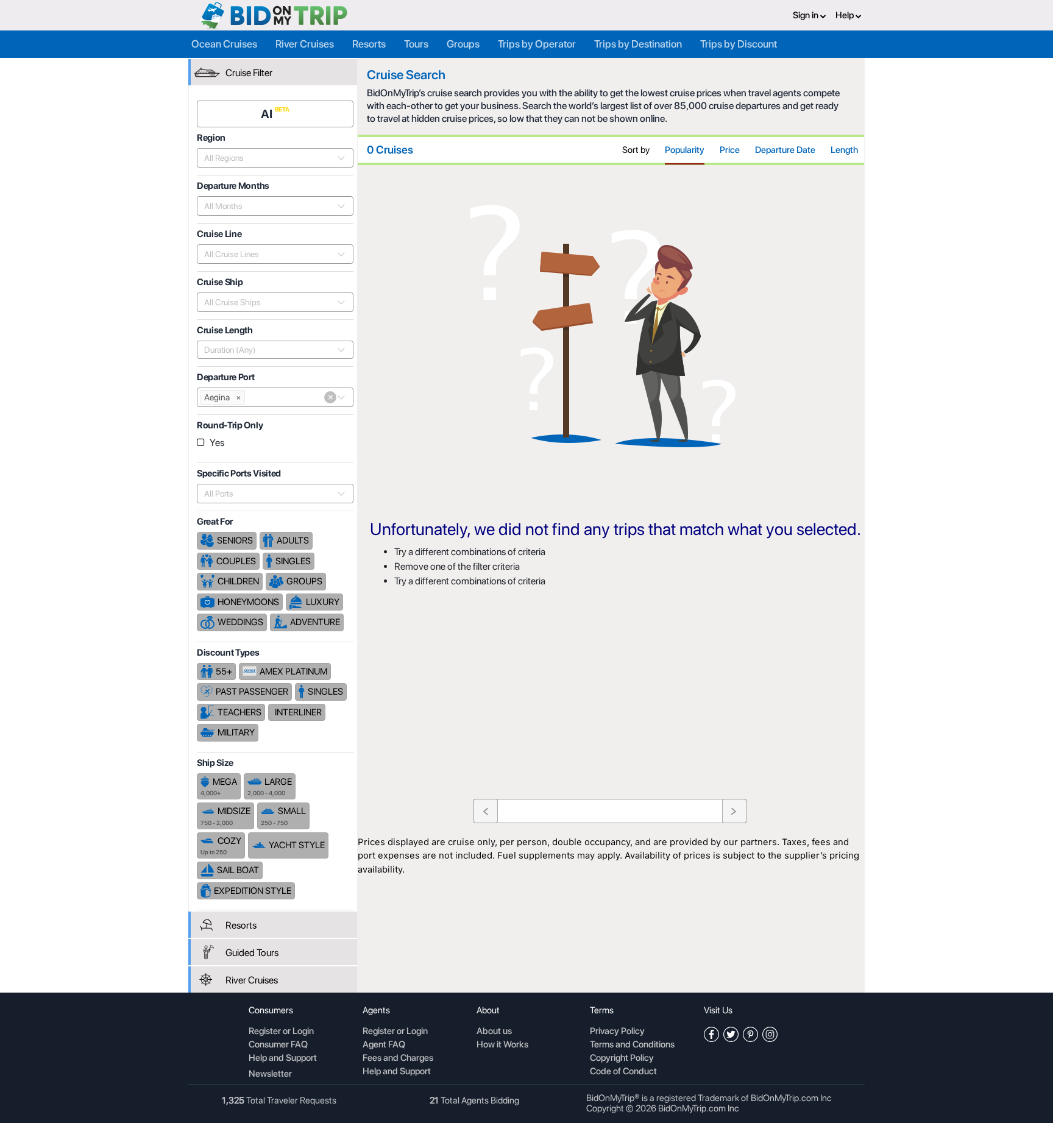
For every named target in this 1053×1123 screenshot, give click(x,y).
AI (268, 114)
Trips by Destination (638, 44)
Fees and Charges (398, 1058)
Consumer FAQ (278, 1045)
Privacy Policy (617, 1031)
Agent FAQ (384, 1045)
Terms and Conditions (632, 1045)
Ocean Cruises (224, 44)
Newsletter (270, 1073)
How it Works (502, 1045)
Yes (217, 442)
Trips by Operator (537, 44)
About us (494, 1031)
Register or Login (281, 1031)
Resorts (369, 44)
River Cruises (304, 44)
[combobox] (268, 158)
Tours (416, 44)
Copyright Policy (622, 1058)
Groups (463, 44)
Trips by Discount (738, 44)
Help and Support (283, 1058)
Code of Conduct (623, 1072)
